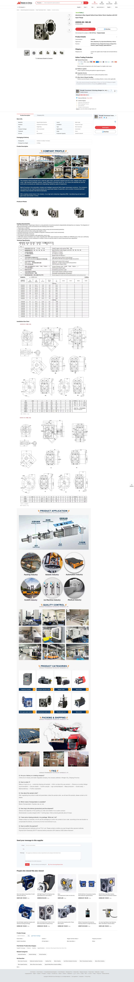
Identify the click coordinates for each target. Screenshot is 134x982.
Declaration (81, 976)
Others (93, 941)
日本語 (82, 973)
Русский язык (54, 973)
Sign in (115, 3)
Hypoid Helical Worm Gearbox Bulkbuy (53, 964)
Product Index (91, 971)
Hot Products (32, 971)
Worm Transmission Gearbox (86, 961)
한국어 (78, 973)
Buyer (85, 7)
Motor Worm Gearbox (99, 961)
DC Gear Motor (45, 941)
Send (27, 864)
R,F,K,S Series (19, 938)
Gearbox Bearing (32, 954)
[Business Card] (115, 121)
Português (44, 973)
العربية (74, 973)
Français (48, 973)
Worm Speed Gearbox (22, 964)
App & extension (100, 7)
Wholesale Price (69, 971)
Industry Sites (76, 971)
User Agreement (75, 976)
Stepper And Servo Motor (72, 938)
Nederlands (69, 973)
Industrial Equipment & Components (27, 9)
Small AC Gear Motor (21, 941)
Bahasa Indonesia (105, 973)
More (18, 967)
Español (38, 973)
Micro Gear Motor (71, 941)
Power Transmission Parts (41, 9)
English (34, 973)
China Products (40, 971)
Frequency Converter (96, 938)
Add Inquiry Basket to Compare (44, 58)
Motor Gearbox (57, 961)
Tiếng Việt (99, 973)
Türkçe (94, 973)
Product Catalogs (36, 935)
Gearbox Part (48, 961)
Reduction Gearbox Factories (36, 961)
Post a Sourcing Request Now (55, 864)
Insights (102, 971)
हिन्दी (86, 973)
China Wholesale (61, 971)
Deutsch (64, 973)
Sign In (77, 109)
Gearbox (48, 9)
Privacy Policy (87, 976)
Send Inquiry (85, 29)
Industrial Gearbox (55, 9)
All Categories (22, 7)
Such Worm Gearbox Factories (70, 961)
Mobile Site (97, 971)
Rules (116, 7)
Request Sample (101, 32)
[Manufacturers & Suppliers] (24, 2)
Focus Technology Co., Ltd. (58, 976)
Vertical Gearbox (42, 954)
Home (18, 9)
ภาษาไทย (90, 973)
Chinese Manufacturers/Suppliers (50, 971)
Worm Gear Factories (22, 961)
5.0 (100, 117)
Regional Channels (83, 971)
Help (92, 7)
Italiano (60, 973)
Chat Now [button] (108, 29)
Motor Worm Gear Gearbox (36, 964)
